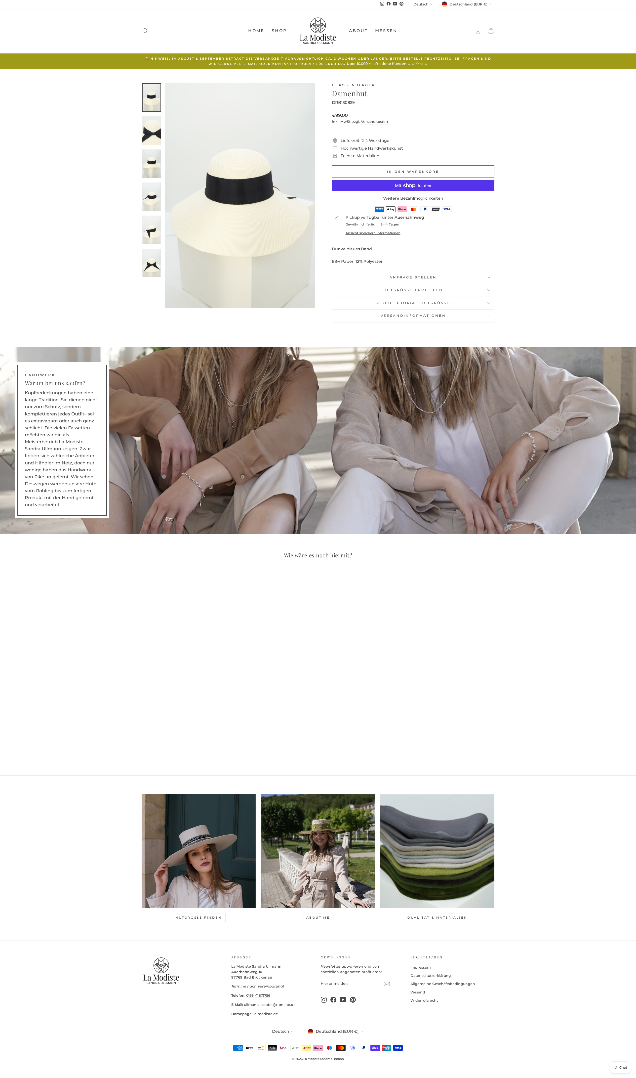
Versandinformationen (413, 315)
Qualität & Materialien (437, 917)
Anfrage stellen (413, 277)
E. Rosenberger (353, 85)
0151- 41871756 (258, 995)
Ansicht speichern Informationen (373, 233)
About (358, 30)
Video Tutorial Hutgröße (413, 303)
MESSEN (386, 30)
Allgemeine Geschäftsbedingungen (442, 984)
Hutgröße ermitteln (413, 290)
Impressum (420, 967)
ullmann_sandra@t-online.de (270, 1005)
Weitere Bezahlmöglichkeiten (413, 198)
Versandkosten (374, 122)
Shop (279, 30)
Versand (417, 992)
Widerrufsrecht (424, 1000)
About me (318, 917)
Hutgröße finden (198, 917)
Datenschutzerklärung (430, 976)
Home (256, 30)
